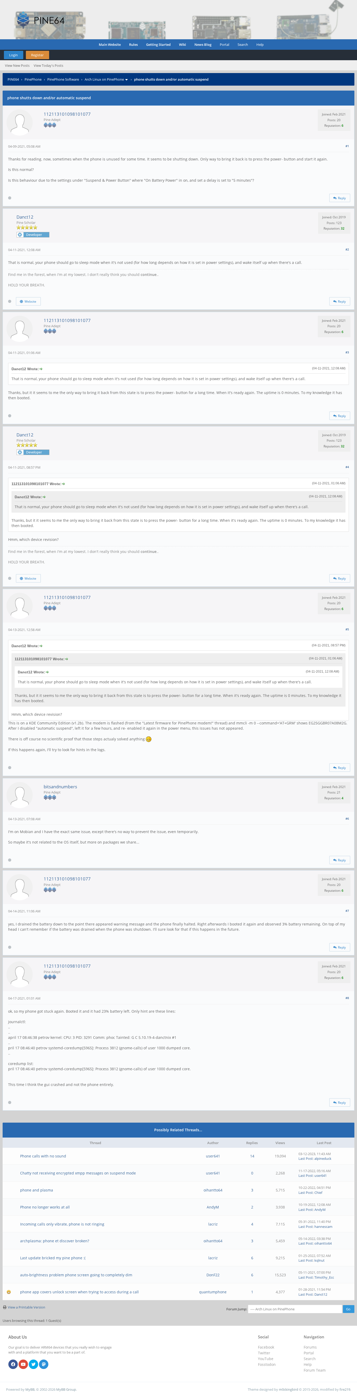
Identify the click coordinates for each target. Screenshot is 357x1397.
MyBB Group (66, 1389)
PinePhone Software (63, 79)
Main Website (110, 44)
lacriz (213, 1224)
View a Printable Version (26, 1307)
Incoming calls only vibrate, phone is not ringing (62, 1224)
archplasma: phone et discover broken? (54, 1240)
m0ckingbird (288, 1389)
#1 (347, 146)
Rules (133, 44)
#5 (347, 629)
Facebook (266, 1347)
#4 (347, 467)
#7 (347, 911)
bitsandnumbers (60, 787)
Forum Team (315, 1370)
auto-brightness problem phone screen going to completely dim (76, 1274)
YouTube (265, 1358)
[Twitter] (33, 1364)
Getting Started (158, 44)
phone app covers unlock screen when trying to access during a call (79, 1291)
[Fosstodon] (43, 1364)
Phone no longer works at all (45, 1207)
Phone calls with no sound (43, 1156)
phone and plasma (36, 1190)
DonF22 (213, 1274)
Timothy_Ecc (324, 1277)
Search (243, 44)
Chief (318, 1192)
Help (260, 44)
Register (37, 55)
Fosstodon (267, 1364)
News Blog (202, 44)
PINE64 (13, 79)
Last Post (305, 1158)
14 (252, 1156)
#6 (347, 819)
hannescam (323, 1226)
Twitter (264, 1352)
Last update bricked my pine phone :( (52, 1257)
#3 (347, 352)
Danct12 (24, 217)
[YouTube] (23, 1364)
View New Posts (17, 65)
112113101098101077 (67, 114)
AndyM (213, 1207)
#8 (347, 998)
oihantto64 (213, 1190)
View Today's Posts (48, 65)
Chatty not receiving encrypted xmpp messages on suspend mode (78, 1173)
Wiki (182, 44)
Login (13, 55)
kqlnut (319, 1260)
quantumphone (213, 1291)
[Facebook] (13, 1364)
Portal (224, 44)
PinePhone (33, 79)
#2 (347, 249)
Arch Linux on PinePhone (104, 79)
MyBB (29, 1389)
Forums (310, 1347)
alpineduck (322, 1158)
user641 (213, 1156)
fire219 (344, 1389)
